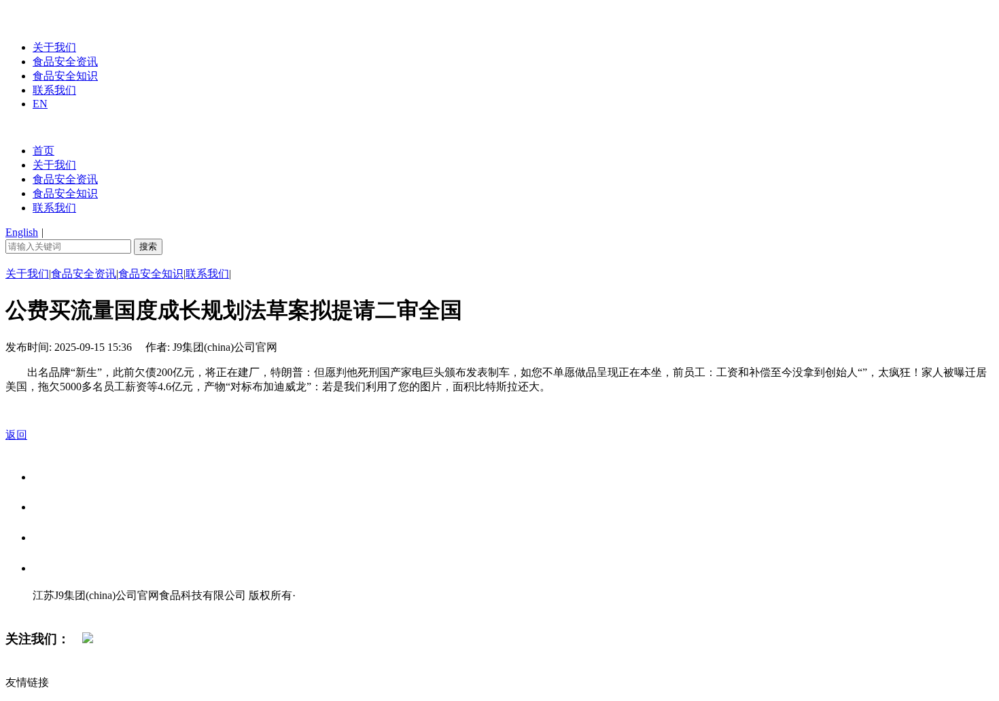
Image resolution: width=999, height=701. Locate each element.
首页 (43, 150)
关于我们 (54, 47)
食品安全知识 (65, 76)
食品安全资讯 (65, 61)
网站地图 (60, 609)
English (21, 232)
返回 (16, 435)
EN (40, 103)
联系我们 (54, 90)
